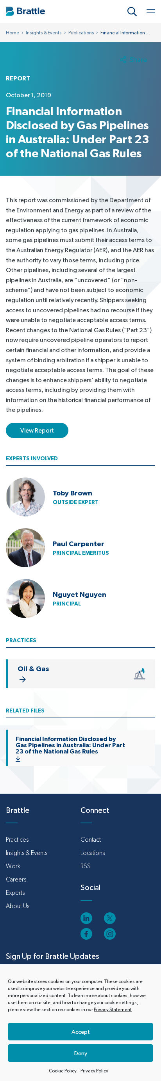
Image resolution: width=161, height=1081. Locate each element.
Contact (90, 839)
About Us (17, 906)
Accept (81, 1031)
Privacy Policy (94, 1071)
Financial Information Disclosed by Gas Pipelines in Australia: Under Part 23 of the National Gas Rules (70, 745)
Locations (92, 853)
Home (12, 33)
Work (13, 866)
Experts (15, 892)
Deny (80, 1053)
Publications (81, 33)
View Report (37, 430)
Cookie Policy (63, 1071)
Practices (17, 839)
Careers (16, 879)
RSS (85, 866)
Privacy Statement (113, 1009)
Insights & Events (44, 33)
